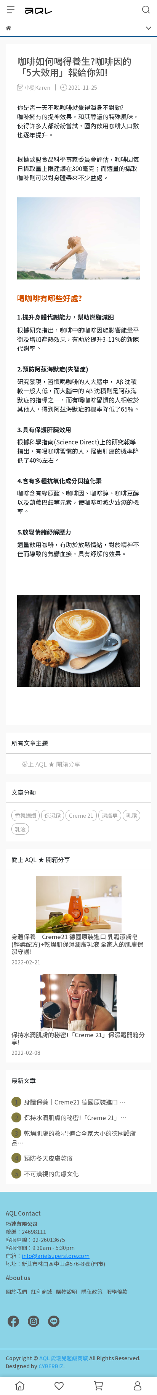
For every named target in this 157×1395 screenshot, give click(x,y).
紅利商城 (41, 1291)
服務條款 (117, 1291)
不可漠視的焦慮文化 (47, 1173)
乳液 (20, 829)
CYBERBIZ (50, 1366)
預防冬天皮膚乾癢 (44, 1157)
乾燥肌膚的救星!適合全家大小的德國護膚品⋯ (73, 1138)
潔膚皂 (110, 815)
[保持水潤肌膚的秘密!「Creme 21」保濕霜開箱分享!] (78, 1002)
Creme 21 (81, 815)
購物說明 (66, 1291)
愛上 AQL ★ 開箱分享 (51, 764)
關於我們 (16, 1291)
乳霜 (131, 815)
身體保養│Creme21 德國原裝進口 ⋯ (70, 1101)
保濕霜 (53, 815)
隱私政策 (92, 1291)
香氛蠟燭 (25, 815)
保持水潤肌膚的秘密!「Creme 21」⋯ (71, 1117)
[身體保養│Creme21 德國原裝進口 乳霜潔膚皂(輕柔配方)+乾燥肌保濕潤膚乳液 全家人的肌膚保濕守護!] (78, 904)
